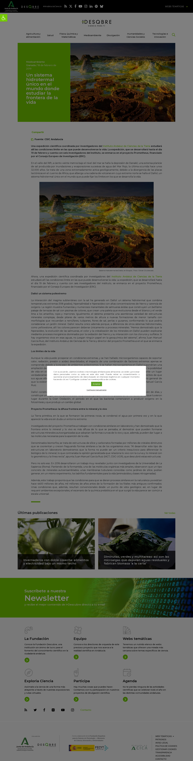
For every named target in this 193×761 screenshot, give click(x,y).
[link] (3, 18)
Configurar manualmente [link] (96, 390)
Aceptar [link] (96, 384)
